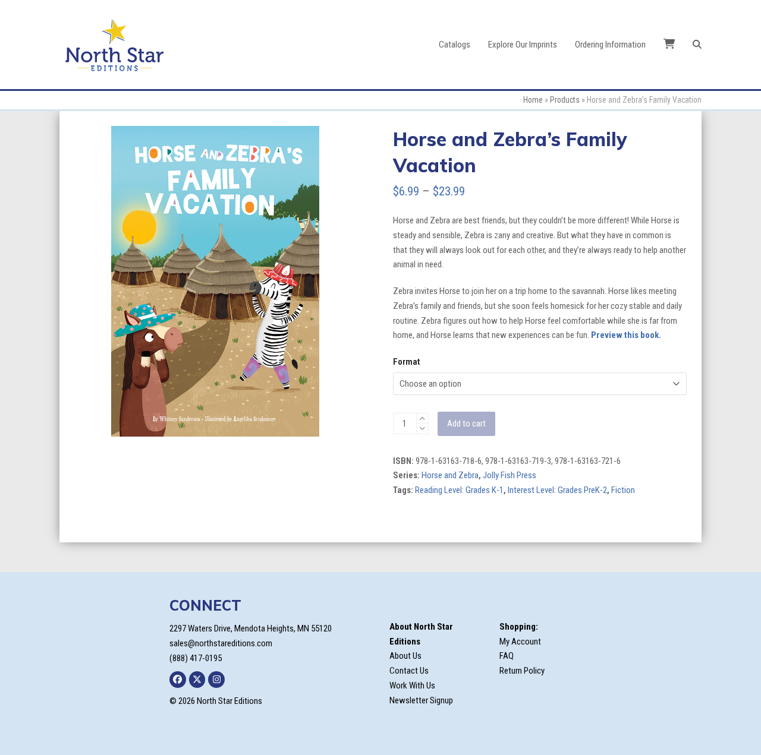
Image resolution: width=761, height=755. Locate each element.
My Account (520, 641)
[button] (697, 44)
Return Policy (522, 670)
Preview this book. (626, 335)
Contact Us (409, 670)
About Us (405, 655)
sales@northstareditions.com (220, 643)
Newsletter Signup (421, 700)
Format (406, 361)
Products (565, 100)
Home (533, 100)
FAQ (506, 655)
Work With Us (412, 685)
